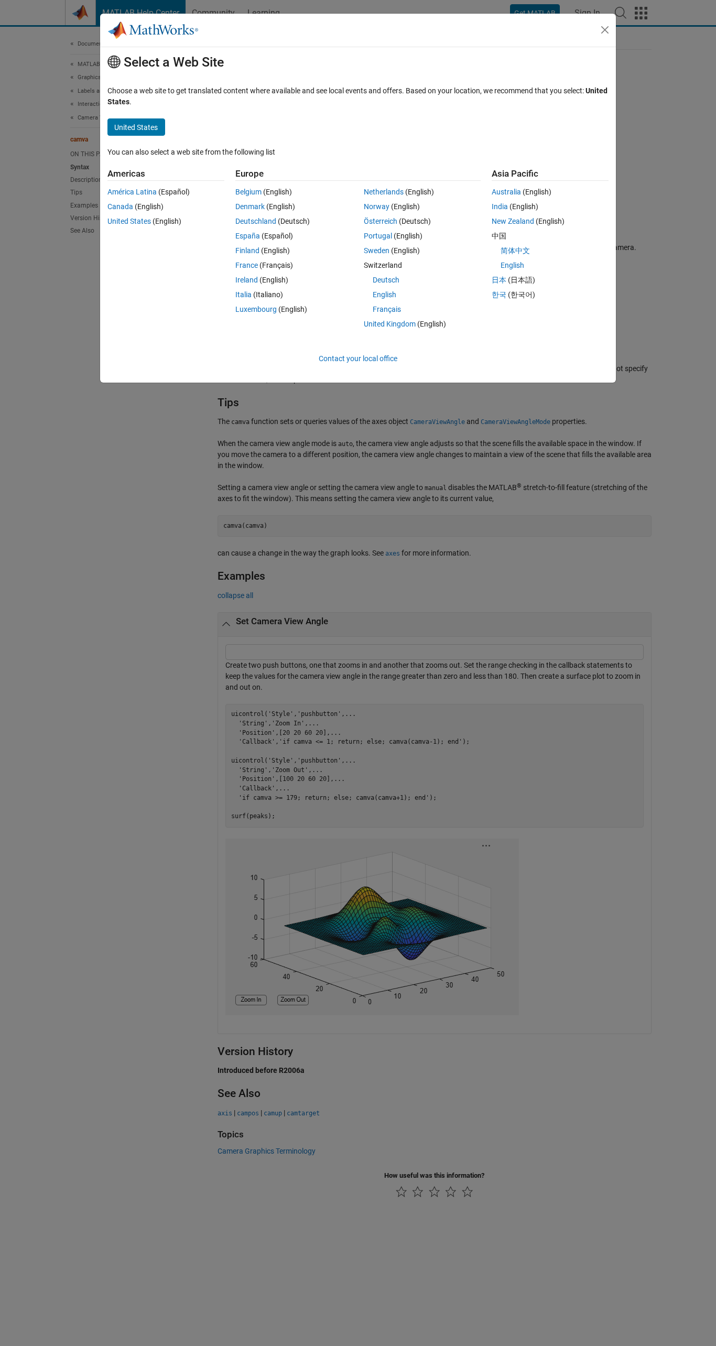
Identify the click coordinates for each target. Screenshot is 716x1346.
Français (387, 309)
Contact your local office (358, 358)
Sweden (376, 250)
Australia (506, 192)
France (246, 265)
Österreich (380, 221)
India (500, 206)
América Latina (132, 192)
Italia (243, 294)
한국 (499, 294)
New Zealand (513, 221)
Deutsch (386, 280)
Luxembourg (256, 309)
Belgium (248, 192)
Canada (120, 206)
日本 (499, 280)
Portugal (378, 236)
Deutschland (255, 221)
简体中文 (515, 250)
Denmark (250, 206)
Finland (247, 250)
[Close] (605, 30)
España (247, 236)
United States (129, 221)
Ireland (246, 280)
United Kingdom (390, 324)
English (384, 294)
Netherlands (384, 192)
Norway (376, 206)
